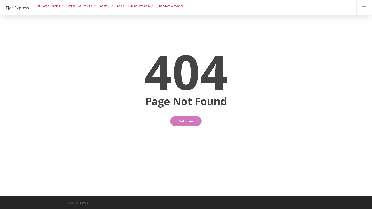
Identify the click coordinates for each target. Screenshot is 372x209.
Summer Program (139, 5)
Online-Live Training (80, 5)
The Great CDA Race (170, 5)
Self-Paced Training (48, 5)
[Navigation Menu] (364, 7)
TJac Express (17, 7)
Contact (104, 5)
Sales (120, 5)
